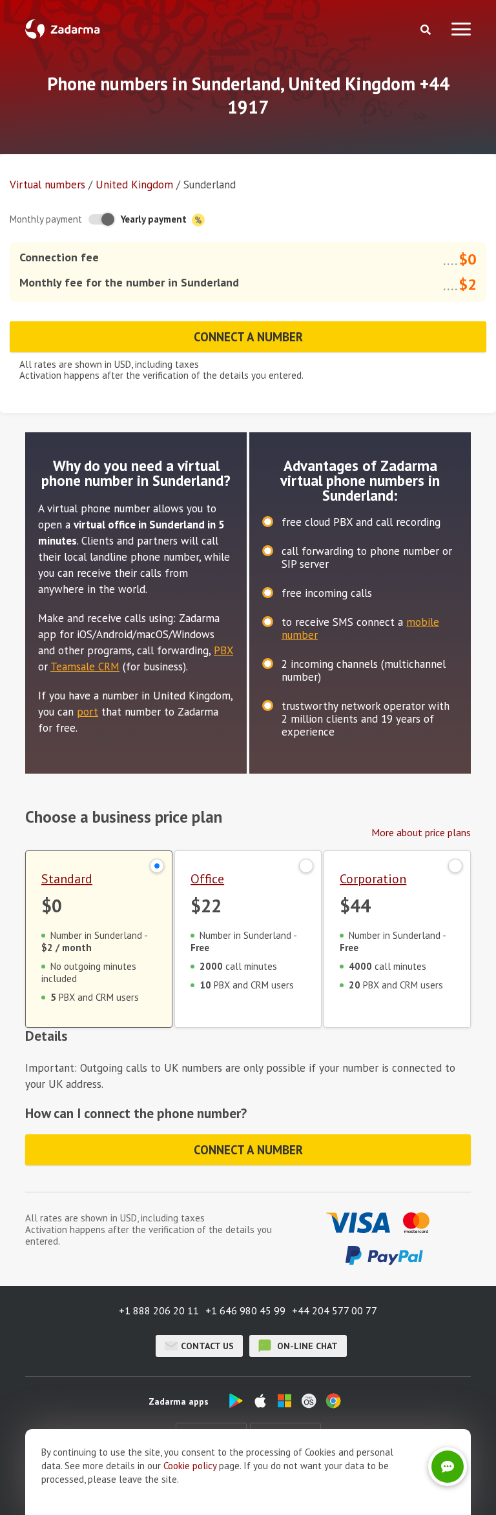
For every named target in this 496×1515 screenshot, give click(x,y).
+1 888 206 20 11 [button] (159, 1310)
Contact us (207, 1346)
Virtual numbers (47, 184)
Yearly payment (155, 219)
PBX (223, 650)
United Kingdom (134, 184)
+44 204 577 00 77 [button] (334, 1310)
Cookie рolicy (189, 1466)
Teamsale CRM (84, 666)
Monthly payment (46, 219)
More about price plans (421, 832)
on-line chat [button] (306, 1346)
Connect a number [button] (248, 337)
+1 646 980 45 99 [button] (245, 1310)
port (87, 712)
